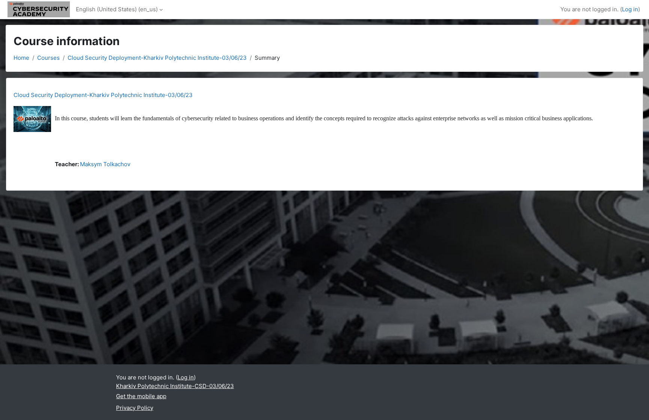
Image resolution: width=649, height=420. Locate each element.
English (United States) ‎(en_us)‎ (117, 9)
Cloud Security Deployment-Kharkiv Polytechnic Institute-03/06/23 (157, 57)
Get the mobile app (141, 396)
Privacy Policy (134, 407)
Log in (630, 9)
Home (21, 57)
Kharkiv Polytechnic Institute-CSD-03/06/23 (175, 386)
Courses (48, 57)
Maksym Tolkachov (105, 164)
